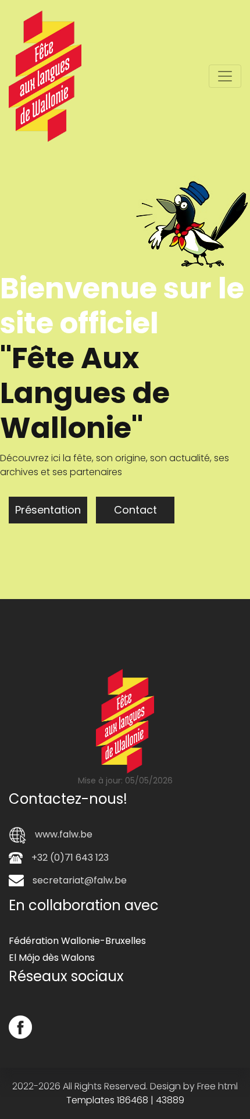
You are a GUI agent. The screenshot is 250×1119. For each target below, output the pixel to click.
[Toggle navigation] (225, 76)
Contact (48, 510)
